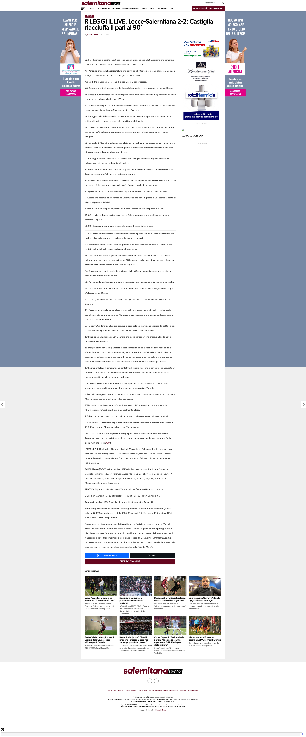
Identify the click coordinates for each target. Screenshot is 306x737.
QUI (108, 443)
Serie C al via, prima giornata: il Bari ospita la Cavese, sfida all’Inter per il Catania (99, 640)
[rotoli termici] (201, 119)
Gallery (145, 8)
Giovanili (116, 8)
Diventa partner (130, 690)
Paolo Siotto (92, 35)
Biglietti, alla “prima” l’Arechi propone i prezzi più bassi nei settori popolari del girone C (134, 640)
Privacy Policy (142, 690)
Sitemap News (193, 690)
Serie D (120, 690)
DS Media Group (160, 710)
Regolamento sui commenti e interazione (163, 690)
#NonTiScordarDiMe (131, 8)
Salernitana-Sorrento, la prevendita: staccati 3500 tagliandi (132, 600)
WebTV (153, 8)
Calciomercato (103, 8)
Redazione (162, 8)
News (92, 8)
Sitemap (183, 690)
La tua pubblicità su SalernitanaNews (208, 8)
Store (172, 8)
